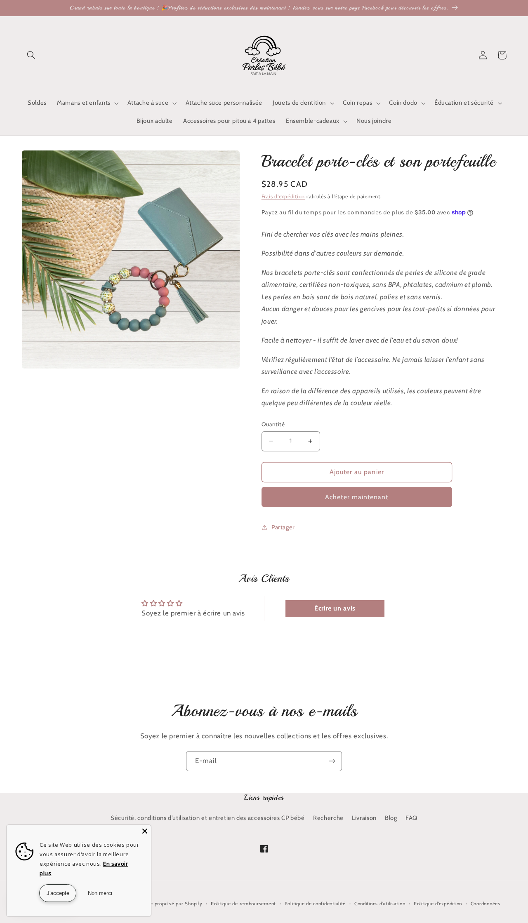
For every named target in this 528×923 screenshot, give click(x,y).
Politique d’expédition (438, 904)
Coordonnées (485, 904)
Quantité (273, 424)
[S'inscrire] (332, 761)
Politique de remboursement (243, 904)
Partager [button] (283, 527)
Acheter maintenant (356, 497)
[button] (31, 55)
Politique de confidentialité (315, 904)
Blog (391, 818)
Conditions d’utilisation (379, 904)
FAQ (411, 818)
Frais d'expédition (283, 196)
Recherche (328, 818)
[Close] (145, 831)
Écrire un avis (335, 608)
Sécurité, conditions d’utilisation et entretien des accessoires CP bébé (208, 818)
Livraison (364, 818)
